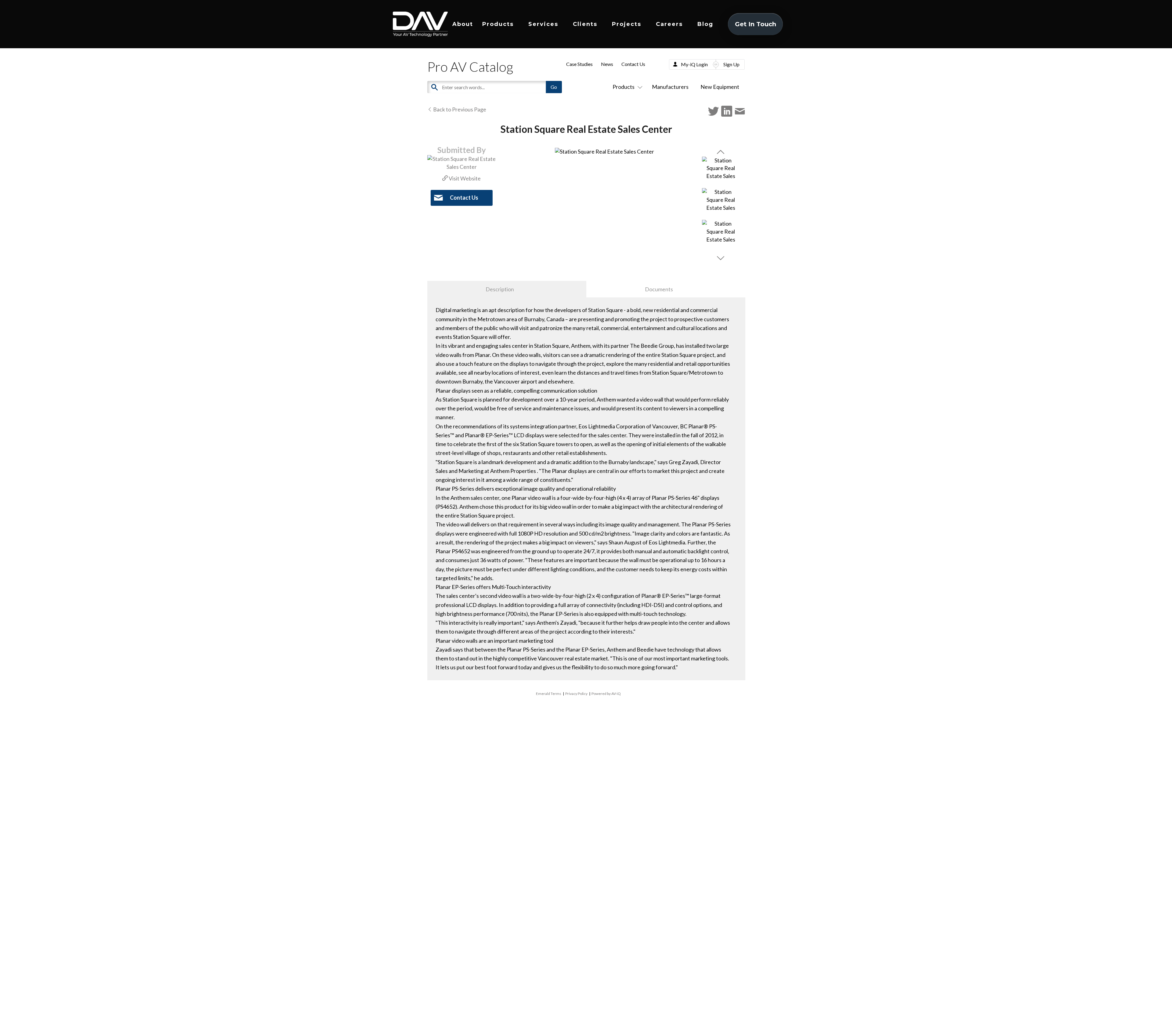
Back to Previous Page (459, 109)
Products (498, 24)
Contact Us (633, 64)
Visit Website (464, 178)
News (607, 64)
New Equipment (719, 86)
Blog (705, 24)
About (462, 24)
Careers (669, 24)
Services (543, 24)
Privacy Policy (576, 693)
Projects (626, 24)
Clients (585, 24)
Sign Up (731, 64)
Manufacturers (670, 86)
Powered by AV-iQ (606, 693)
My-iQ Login (694, 64)
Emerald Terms (548, 693)
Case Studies (579, 64)
